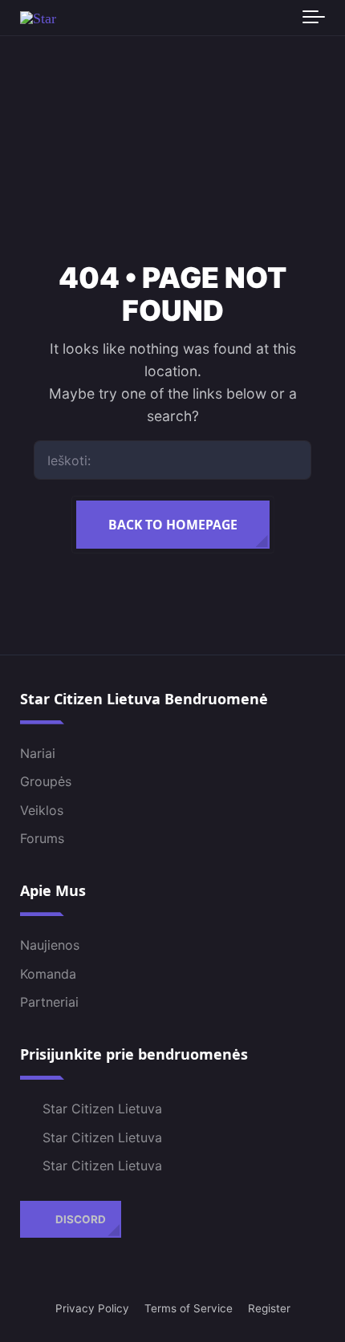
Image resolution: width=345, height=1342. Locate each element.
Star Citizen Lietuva (102, 1109)
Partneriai (49, 1002)
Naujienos (49, 945)
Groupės (45, 781)
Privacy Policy (92, 1308)
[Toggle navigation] (313, 17)
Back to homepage (172, 524)
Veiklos (41, 810)
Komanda (48, 974)
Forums (42, 838)
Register (269, 1308)
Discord (80, 1219)
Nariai (37, 753)
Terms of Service (188, 1308)
